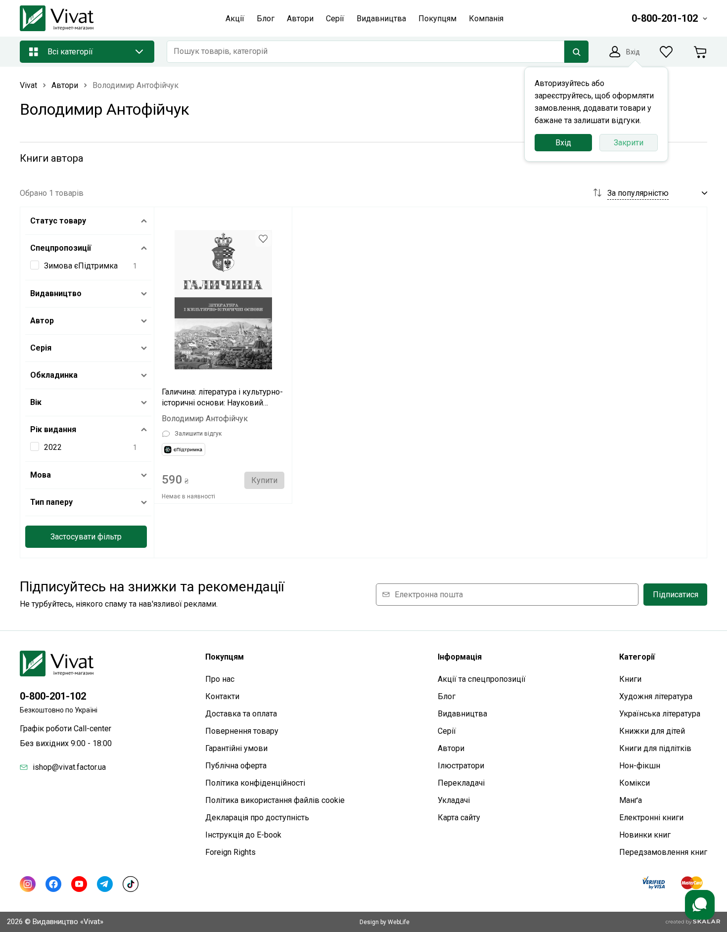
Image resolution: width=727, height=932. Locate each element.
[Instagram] (28, 884)
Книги (630, 679)
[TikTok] (130, 884)
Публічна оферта (236, 765)
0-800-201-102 (53, 696)
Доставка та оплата (241, 713)
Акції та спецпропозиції (482, 679)
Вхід (563, 142)
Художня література (655, 696)
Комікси (634, 783)
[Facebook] (53, 884)
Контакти (222, 696)
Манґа (630, 800)
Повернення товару (241, 731)
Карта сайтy (459, 817)
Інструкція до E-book (243, 835)
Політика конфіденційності (255, 783)
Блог (446, 696)
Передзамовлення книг (663, 852)
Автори (451, 748)
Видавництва (462, 713)
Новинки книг (645, 835)
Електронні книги (651, 817)
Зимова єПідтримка (81, 265)
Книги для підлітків (655, 748)
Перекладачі (461, 783)
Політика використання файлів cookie (275, 800)
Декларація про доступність (257, 817)
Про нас (219, 679)
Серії (447, 731)
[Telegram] (105, 884)
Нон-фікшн (639, 765)
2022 (53, 447)
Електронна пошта (429, 594)
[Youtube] (79, 884)
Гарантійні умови (236, 748)
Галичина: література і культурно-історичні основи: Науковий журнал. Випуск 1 (222, 397)
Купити (264, 480)
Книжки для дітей (652, 731)
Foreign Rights (230, 852)
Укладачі (454, 800)
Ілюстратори (461, 765)
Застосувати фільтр (86, 536)
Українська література (659, 713)
